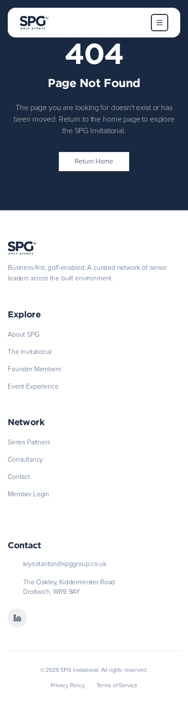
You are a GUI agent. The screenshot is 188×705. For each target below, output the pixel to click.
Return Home (94, 161)
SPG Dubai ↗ (27, 510)
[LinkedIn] (17, 618)
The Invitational (29, 352)
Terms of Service (116, 686)
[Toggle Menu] (159, 22)
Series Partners (29, 442)
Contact (19, 477)
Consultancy (25, 459)
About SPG (24, 334)
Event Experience (33, 386)
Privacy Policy (68, 686)
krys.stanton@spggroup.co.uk (65, 564)
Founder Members (34, 369)
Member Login (28, 494)
